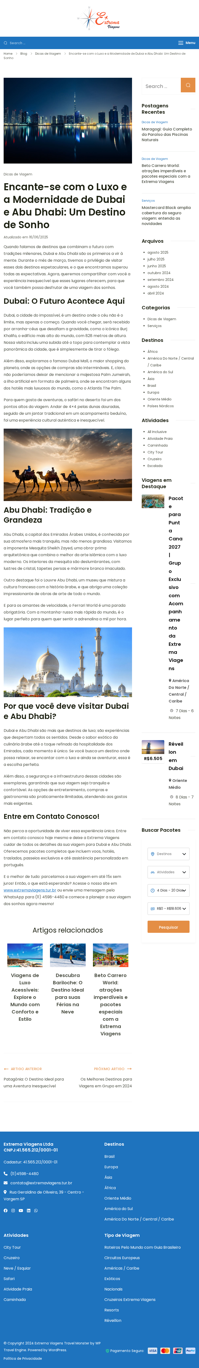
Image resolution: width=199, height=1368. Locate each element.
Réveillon (112, 1320)
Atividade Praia (160, 438)
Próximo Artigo (109, 1068)
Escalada (155, 465)
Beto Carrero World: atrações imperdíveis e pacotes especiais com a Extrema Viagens (111, 1004)
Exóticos (112, 1278)
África (153, 351)
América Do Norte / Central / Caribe (139, 1219)
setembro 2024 (161, 279)
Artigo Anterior (26, 1068)
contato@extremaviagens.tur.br (41, 1183)
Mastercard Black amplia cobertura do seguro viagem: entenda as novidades (166, 215)
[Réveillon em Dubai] (153, 743)
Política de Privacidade (23, 1358)
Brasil (152, 385)
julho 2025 (156, 259)
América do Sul (160, 372)
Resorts (111, 1310)
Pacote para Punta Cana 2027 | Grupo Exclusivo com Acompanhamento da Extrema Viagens (176, 583)
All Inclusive (157, 431)
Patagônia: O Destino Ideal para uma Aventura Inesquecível (34, 1082)
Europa (153, 392)
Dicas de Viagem (18, 174)
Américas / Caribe (121, 1268)
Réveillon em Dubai (176, 756)
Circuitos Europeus (122, 1258)
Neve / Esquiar (17, 1268)
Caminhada (158, 445)
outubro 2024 (159, 272)
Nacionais (113, 1289)
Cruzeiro (155, 459)
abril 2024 (156, 293)
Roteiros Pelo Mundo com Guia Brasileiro (142, 1247)
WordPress (57, 1350)
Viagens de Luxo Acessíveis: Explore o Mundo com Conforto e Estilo (25, 997)
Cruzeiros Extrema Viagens (130, 1299)
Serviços (148, 201)
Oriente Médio (160, 399)
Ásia (151, 378)
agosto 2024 (158, 286)
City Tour (155, 452)
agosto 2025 (158, 252)
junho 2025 (157, 266)
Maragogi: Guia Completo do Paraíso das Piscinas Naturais (167, 134)
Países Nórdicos (161, 406)
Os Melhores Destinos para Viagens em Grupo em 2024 (105, 1082)
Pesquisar (168, 927)
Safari (9, 1278)
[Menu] (180, 43)
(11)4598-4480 (24, 1174)
